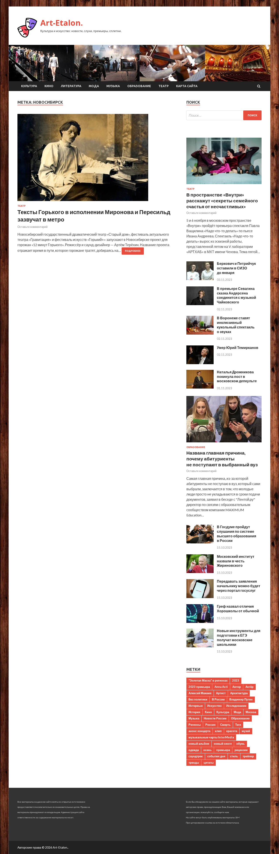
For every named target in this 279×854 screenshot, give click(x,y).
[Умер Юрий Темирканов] (200, 363)
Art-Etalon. (61, 22)
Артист (221, 693)
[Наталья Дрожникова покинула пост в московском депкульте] (200, 387)
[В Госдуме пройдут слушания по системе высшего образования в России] (200, 542)
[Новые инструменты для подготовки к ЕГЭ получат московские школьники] (200, 646)
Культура (29, 86)
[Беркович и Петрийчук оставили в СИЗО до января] (200, 279)
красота (231, 731)
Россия (210, 724)
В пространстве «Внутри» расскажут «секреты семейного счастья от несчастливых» (222, 200)
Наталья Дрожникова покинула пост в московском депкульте (237, 376)
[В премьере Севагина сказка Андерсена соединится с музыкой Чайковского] (200, 304)
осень (207, 750)
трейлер (248, 756)
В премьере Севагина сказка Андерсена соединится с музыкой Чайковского (236, 295)
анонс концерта (199, 731)
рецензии (241, 750)
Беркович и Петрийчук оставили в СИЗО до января (236, 268)
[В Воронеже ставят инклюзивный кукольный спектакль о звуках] (200, 333)
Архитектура (239, 693)
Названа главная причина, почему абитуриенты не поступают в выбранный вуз (222, 458)
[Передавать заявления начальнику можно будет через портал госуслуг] (200, 597)
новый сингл (223, 743)
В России (218, 699)
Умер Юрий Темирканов (237, 347)
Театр (163, 86)
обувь (240, 743)
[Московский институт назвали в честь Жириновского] (200, 572)
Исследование (236, 705)
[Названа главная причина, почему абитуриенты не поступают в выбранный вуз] (224, 443)
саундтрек (196, 756)
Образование (139, 86)
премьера (223, 750)
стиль (234, 756)
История (194, 712)
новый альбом (199, 743)
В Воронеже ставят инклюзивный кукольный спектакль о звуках (236, 324)
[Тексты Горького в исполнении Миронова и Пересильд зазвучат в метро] (97, 159)
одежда (194, 750)
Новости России (215, 718)
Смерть (225, 724)
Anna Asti (221, 686)
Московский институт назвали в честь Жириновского (235, 561)
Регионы (195, 724)
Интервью (196, 705)
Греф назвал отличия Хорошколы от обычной (238, 608)
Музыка (113, 86)
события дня (216, 756)
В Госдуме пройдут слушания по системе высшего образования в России (236, 533)
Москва (251, 712)
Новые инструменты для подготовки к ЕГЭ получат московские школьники (238, 637)
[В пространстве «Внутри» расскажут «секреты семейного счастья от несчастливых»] (224, 185)
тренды (194, 762)
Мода (94, 86)
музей (246, 731)
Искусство (214, 705)
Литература (71, 86)
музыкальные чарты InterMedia (211, 737)
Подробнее (133, 251)
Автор (236, 686)
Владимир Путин (241, 699)
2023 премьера (199, 686)
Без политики (198, 699)
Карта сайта (186, 86)
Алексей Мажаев (200, 693)
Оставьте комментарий (32, 226)
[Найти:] (224, 115)
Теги (238, 724)
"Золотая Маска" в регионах (208, 680)
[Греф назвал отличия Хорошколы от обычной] (200, 621)
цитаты (209, 762)
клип (218, 731)
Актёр (249, 686)
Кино (48, 86)
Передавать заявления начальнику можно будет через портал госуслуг (238, 585)
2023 (235, 680)
